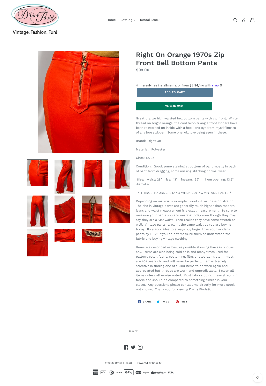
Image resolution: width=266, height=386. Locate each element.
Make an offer (174, 107)
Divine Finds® (123, 362)
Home (111, 20)
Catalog (127, 20)
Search (133, 331)
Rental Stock (149, 20)
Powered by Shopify (149, 362)
